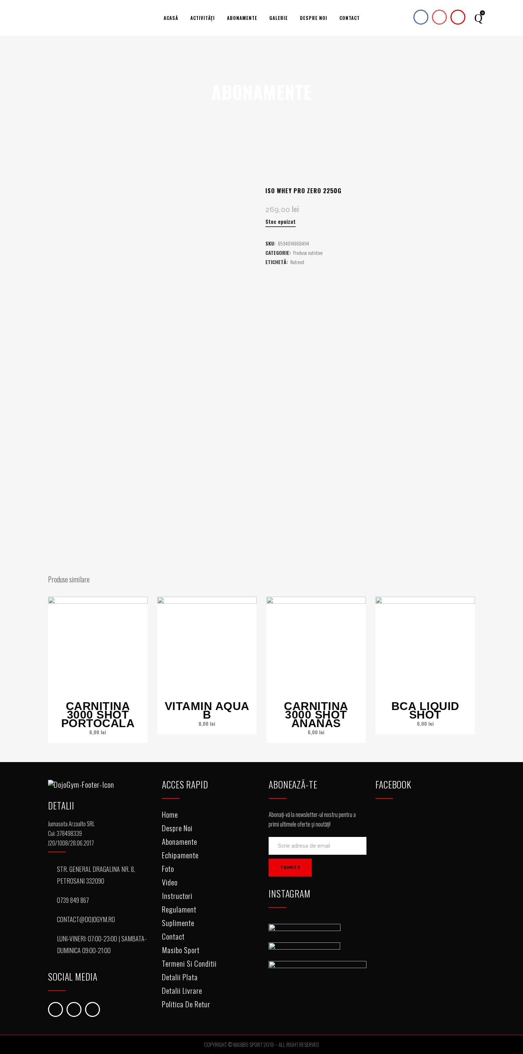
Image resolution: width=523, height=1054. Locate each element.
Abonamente (179, 841)
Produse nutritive (308, 252)
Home (170, 814)
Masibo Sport (181, 949)
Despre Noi (177, 827)
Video (170, 882)
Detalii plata (180, 976)
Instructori (177, 895)
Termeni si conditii (189, 963)
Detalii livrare (182, 990)
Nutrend (297, 262)
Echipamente (180, 854)
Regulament (179, 909)
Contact (173, 936)
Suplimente (178, 922)
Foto (168, 868)
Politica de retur (186, 1003)
